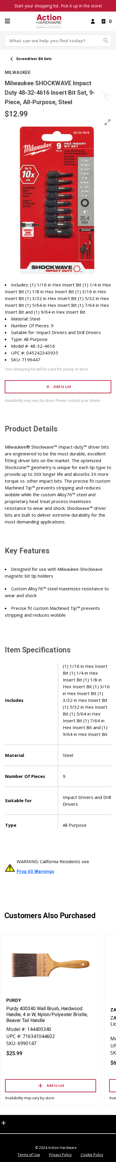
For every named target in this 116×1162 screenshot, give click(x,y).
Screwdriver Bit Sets (34, 59)
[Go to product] (50, 964)
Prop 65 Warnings (35, 871)
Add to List (62, 387)
